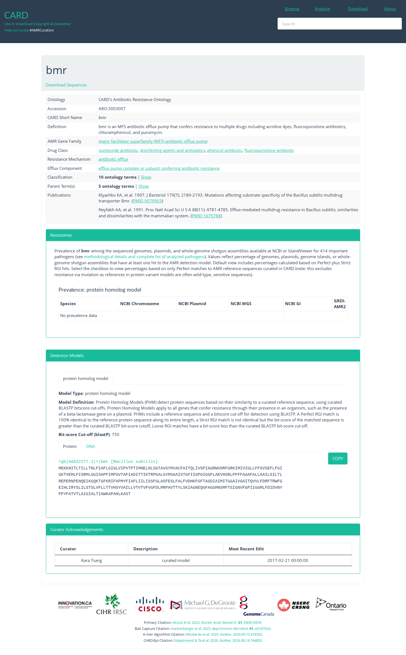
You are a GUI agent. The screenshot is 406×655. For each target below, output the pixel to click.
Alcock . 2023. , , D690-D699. (217, 622)
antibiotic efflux (113, 159)
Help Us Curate (16, 30)
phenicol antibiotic (224, 150)
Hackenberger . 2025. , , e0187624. (221, 628)
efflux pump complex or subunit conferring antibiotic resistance (159, 168)
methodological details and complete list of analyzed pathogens (144, 256)
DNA (90, 446)
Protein (70, 446)
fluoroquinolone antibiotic (269, 150)
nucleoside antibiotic (118, 150)
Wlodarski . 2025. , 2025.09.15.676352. (224, 634)
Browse (292, 8)
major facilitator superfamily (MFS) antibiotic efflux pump (153, 141)
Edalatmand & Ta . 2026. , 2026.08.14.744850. (218, 640)
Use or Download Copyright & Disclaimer (37, 23)
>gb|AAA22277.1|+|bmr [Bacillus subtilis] (108, 461)
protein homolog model (85, 378)
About (390, 8)
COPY (338, 458)
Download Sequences (66, 85)
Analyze (322, 8)
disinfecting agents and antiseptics (172, 150)
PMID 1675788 (206, 215)
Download (358, 8)
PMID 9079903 (147, 201)
